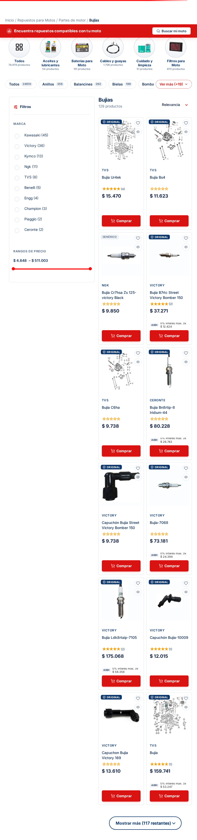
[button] (51, 125)
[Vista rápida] (138, 131)
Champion (35, 208)
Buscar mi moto (174, 31)
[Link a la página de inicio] (9, 20)
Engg (31, 198)
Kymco (33, 156)
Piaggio (33, 219)
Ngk (31, 166)
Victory (34, 145)
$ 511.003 (38, 261)
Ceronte (33, 229)
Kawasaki (36, 135)
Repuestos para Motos (36, 20)
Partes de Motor (72, 20)
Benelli (32, 187)
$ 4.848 (20, 261)
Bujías (94, 20)
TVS (30, 177)
